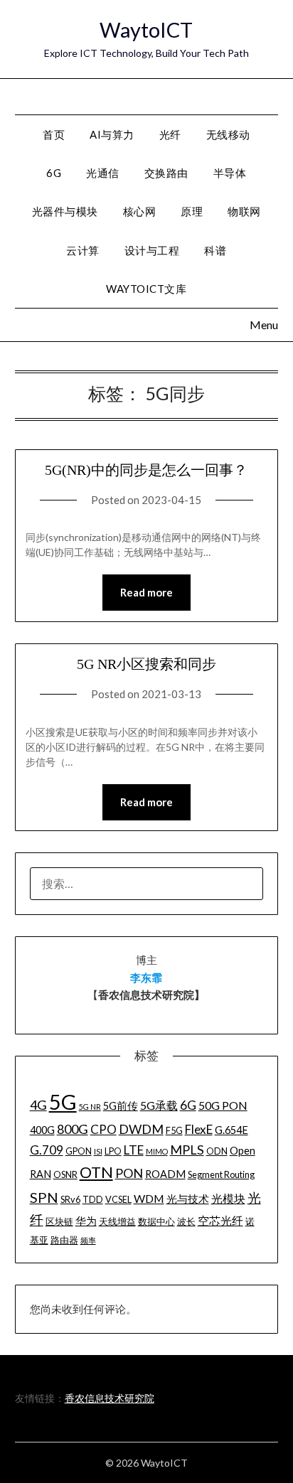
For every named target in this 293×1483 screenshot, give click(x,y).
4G (38, 1105)
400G (42, 1130)
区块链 (59, 1221)
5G (63, 1101)
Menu (264, 95)
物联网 (244, 211)
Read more (146, 592)
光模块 (228, 1198)
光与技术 (187, 1199)
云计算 (83, 250)
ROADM (165, 1174)
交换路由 (166, 172)
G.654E (231, 1130)
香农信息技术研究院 (109, 1398)
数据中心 (156, 1221)
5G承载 (159, 1105)
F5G (174, 1130)
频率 (88, 1240)
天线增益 (117, 1221)
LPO (113, 1151)
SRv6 (70, 1199)
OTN (96, 1172)
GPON (78, 1151)
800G (72, 1129)
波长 (186, 1221)
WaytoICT (146, 29)
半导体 (230, 172)
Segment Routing (221, 1174)
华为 (86, 1221)
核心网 (139, 211)
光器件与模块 (65, 211)
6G (53, 172)
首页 (54, 134)
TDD (92, 1199)
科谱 (215, 250)
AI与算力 (112, 134)
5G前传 (120, 1106)
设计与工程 (152, 250)
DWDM (141, 1129)
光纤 (170, 134)
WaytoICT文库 (146, 288)
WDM (149, 1198)
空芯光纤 (220, 1220)
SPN (44, 1197)
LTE (134, 1149)
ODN (217, 1151)
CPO (103, 1129)
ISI (98, 1151)
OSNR (65, 1174)
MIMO (157, 1151)
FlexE (199, 1129)
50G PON (222, 1105)
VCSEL (118, 1199)
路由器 (64, 1240)
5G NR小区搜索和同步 (146, 664)
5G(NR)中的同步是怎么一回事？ (146, 470)
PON (129, 1173)
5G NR (90, 1106)
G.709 (46, 1149)
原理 (192, 211)
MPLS (187, 1149)
